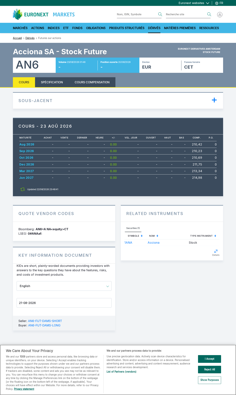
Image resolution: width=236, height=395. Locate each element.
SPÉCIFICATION (52, 82)
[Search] (160, 14)
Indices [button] (54, 28)
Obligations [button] (95, 28)
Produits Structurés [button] (126, 28)
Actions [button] (37, 28)
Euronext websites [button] (192, 3)
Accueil (17, 38)
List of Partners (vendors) (121, 371)
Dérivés (29, 38)
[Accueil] (43, 14)
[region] (118, 370)
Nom (152, 235)
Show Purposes (209, 380)
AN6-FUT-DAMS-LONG (44, 325)
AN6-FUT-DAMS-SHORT (45, 321)
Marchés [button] (20, 28)
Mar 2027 (26, 171)
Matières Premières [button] (180, 28)
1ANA (128, 242)
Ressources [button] (209, 28)
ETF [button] (66, 28)
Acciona (153, 242)
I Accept (209, 358)
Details (215, 255)
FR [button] (221, 3)
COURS (24, 82)
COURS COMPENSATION (92, 82)
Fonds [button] (77, 28)
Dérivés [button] (154, 28)
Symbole (133, 235)
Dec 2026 (26, 164)
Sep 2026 (26, 151)
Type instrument (201, 235)
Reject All (209, 369)
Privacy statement (24, 388)
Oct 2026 (26, 157)
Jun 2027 (26, 177)
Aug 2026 (26, 144)
